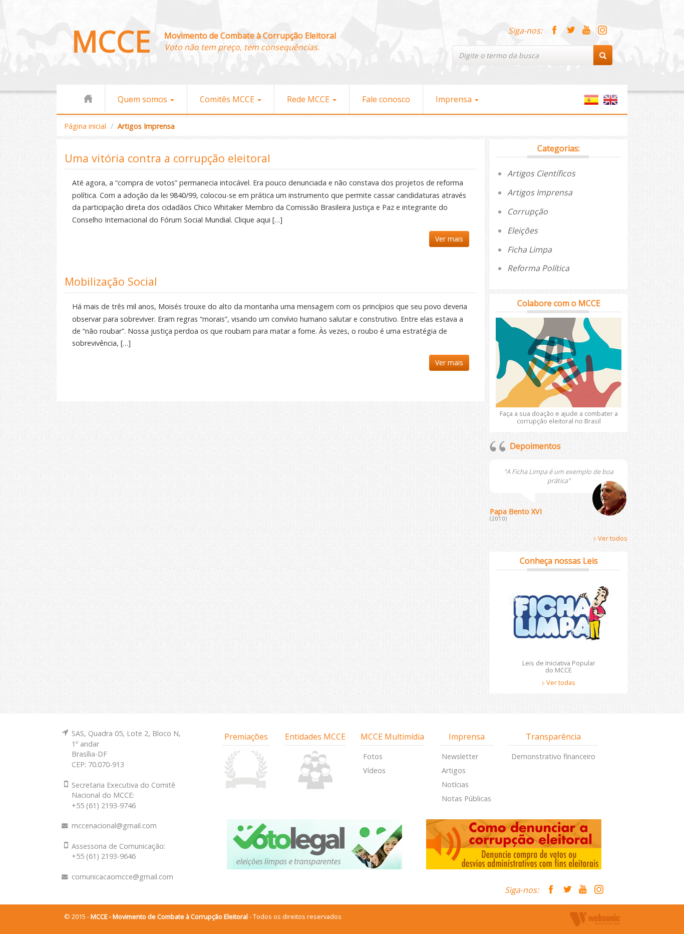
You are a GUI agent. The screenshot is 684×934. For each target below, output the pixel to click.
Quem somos (143, 99)
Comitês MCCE (228, 99)
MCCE (111, 41)
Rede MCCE (309, 99)
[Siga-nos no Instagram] (602, 30)
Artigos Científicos (541, 173)
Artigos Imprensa (539, 192)
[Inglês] (610, 104)
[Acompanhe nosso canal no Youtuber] (586, 30)
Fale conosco (386, 99)
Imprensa (455, 99)
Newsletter (460, 756)
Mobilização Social (111, 281)
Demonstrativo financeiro (553, 756)
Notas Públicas (466, 798)
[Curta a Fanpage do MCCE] (554, 30)
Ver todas (560, 682)
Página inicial (85, 126)
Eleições (522, 230)
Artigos (454, 770)
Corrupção (527, 211)
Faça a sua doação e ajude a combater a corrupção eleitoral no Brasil (559, 417)
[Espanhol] (591, 104)
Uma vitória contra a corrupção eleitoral (167, 158)
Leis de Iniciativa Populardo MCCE (558, 666)
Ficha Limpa (529, 249)
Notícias (455, 784)
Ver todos (611, 538)
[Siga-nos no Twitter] (570, 30)
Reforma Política (538, 268)
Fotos (373, 756)
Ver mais (449, 239)
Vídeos (374, 770)
